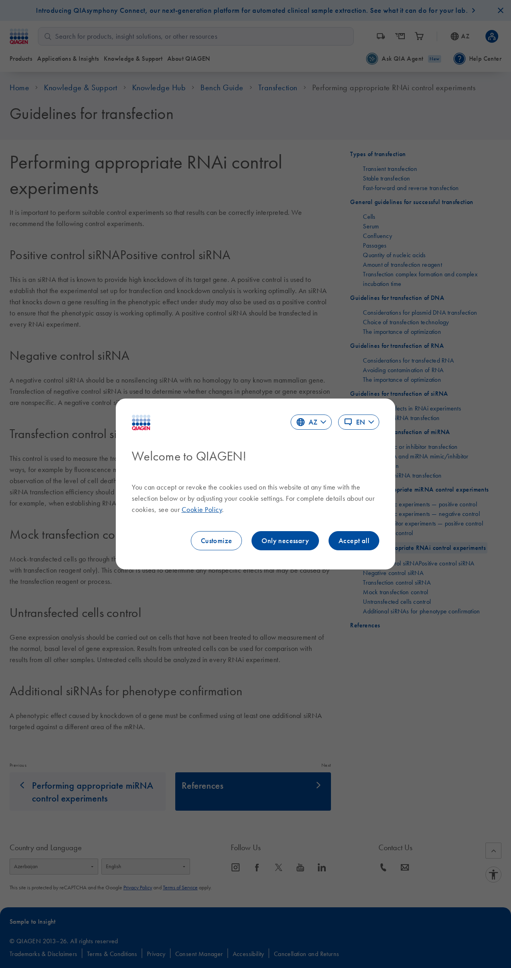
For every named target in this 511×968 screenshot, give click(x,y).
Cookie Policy (202, 509)
